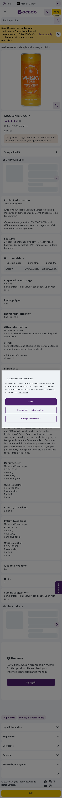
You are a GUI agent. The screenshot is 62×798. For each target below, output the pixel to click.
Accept (31, 401)
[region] (31, 399)
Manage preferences (31, 418)
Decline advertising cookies (30, 410)
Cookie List (23, 392)
